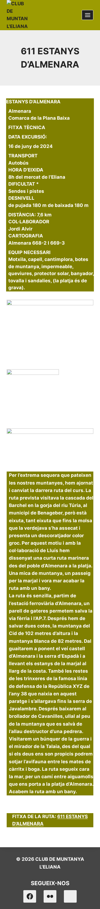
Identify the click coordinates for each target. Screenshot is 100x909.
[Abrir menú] (87, 15)
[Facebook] (29, 896)
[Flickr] (50, 896)
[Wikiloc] (70, 896)
